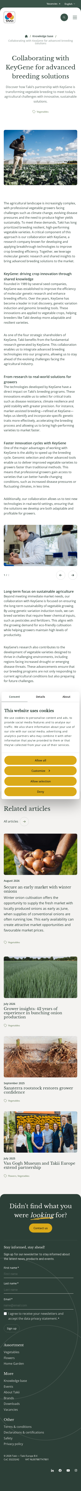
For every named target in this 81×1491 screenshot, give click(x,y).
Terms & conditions (18, 1427)
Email (7, 1299)
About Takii (12, 1392)
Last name (10, 1283)
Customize (38, 771)
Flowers (9, 1358)
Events (8, 1386)
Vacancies (11, 1409)
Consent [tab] (14, 696)
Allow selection (41, 781)
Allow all (40, 760)
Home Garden (14, 1363)
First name (10, 1267)
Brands (9, 1398)
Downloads (12, 1404)
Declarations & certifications (24, 1432)
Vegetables (11, 1352)
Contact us (41, 1228)
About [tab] (67, 696)
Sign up (12, 1328)
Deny (40, 791)
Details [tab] (40, 696)
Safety (8, 1438)
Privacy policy (13, 1444)
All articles (11, 821)
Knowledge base (42, 36)
